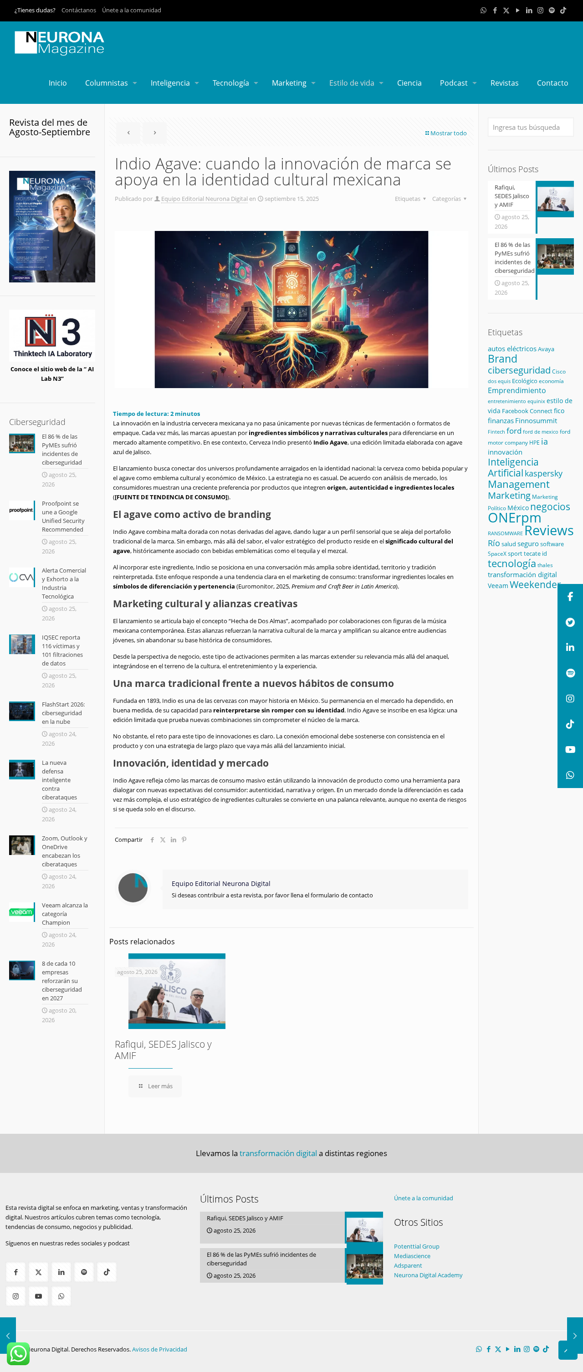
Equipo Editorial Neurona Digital (204, 199)
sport (515, 553)
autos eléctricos (512, 348)
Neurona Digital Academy (428, 1275)
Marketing (509, 495)
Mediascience (412, 1256)
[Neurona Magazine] (60, 41)
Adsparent (408, 1265)
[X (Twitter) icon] (506, 10)
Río (494, 542)
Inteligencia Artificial (513, 467)
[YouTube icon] (517, 10)
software (552, 544)
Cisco (559, 371)
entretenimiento (507, 401)
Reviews (549, 530)
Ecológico (524, 381)
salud (508, 544)
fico (559, 410)
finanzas (501, 420)
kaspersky (544, 473)
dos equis (499, 381)
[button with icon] (15, 1272)
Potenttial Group (417, 1246)
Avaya (546, 349)
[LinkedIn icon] (529, 10)
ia (544, 441)
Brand (502, 359)
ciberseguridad (519, 370)
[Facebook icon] (494, 10)
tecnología (512, 563)
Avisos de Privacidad (159, 1349)
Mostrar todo (448, 133)
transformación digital (522, 574)
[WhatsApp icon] (483, 10)
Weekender (535, 584)
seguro (528, 543)
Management (519, 484)
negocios (550, 506)
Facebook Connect (527, 411)
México (518, 507)
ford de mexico (540, 431)
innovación (505, 451)
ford (514, 430)
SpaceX (497, 554)
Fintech (496, 432)
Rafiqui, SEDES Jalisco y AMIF (163, 1050)
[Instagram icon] (540, 10)
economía (551, 380)
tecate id (535, 553)
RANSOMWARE (505, 533)
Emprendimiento (517, 390)
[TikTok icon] (563, 10)
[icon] (551, 10)
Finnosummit (536, 420)
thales (545, 565)
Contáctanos (78, 10)
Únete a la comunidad (131, 10)
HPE (534, 442)
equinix (536, 401)
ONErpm (515, 517)
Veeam (498, 585)
